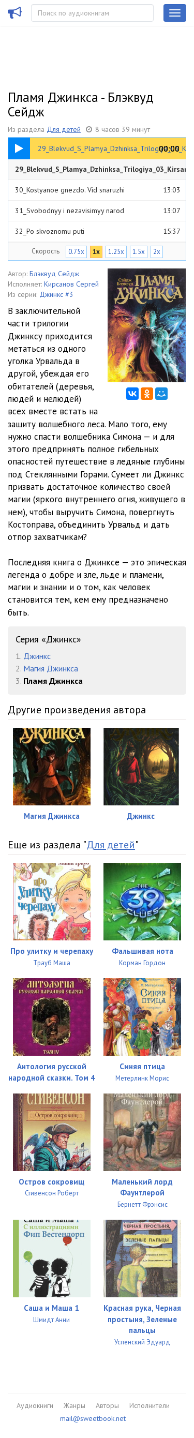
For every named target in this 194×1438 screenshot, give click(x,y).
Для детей (64, 129)
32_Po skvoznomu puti (98, 231)
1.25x (116, 251)
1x (96, 251)
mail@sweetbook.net (93, 1418)
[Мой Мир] (161, 393)
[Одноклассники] (147, 393)
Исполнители (149, 1405)
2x (156, 251)
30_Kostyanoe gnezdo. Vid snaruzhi (98, 189)
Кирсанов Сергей (71, 284)
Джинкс (37, 656)
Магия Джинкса (50, 668)
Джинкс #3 (56, 294)
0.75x (76, 251)
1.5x (138, 251)
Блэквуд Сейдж (54, 273)
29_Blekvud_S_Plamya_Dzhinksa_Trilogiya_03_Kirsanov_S (100, 171)
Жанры (74, 1405)
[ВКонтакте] (132, 393)
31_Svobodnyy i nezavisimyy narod (98, 210)
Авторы (107, 1405)
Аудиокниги (35, 1405)
